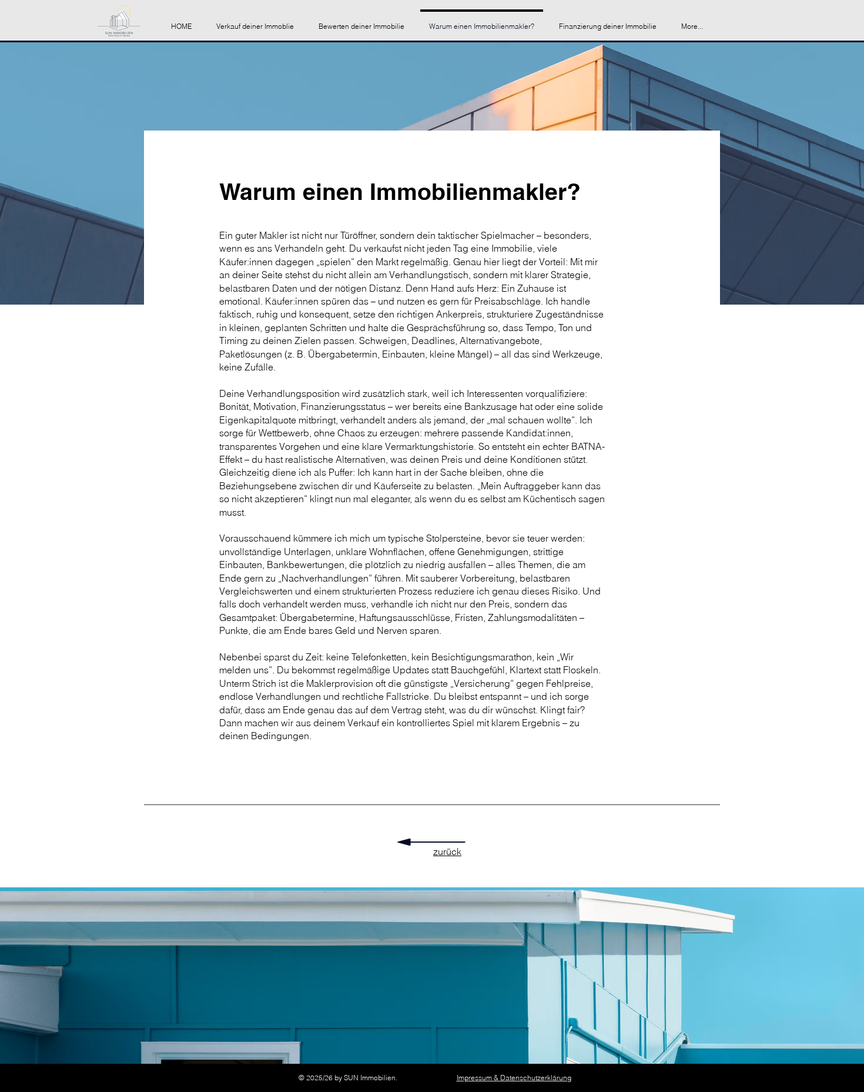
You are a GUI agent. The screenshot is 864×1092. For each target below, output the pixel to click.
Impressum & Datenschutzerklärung (514, 1077)
